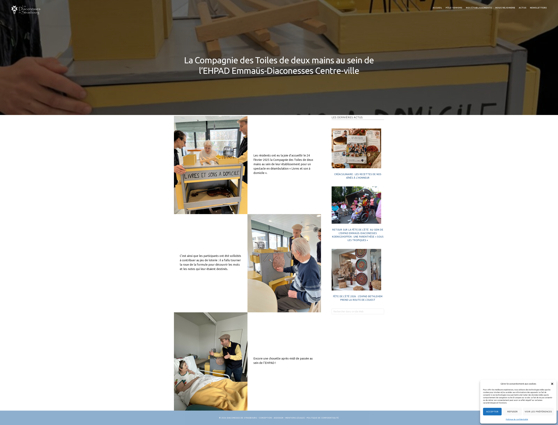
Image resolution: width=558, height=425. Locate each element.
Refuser (512, 411)
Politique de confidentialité (517, 419)
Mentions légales (295, 418)
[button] (552, 383)
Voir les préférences (538, 411)
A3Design (279, 418)
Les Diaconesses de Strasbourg (25, 9)
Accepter (492, 411)
